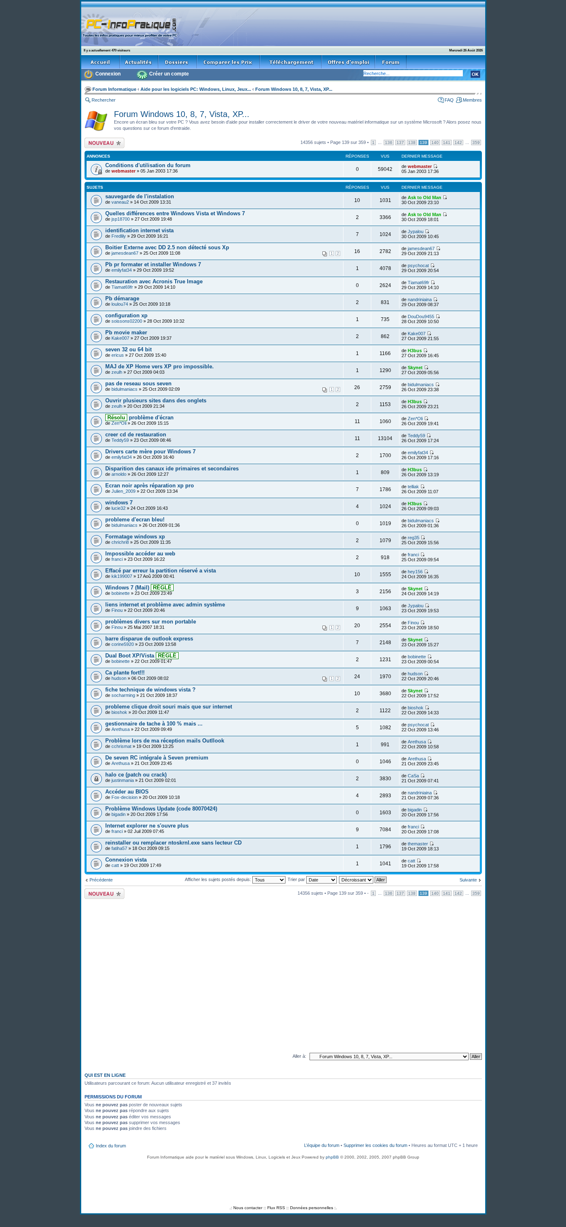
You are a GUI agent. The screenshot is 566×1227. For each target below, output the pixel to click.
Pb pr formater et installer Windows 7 (153, 264)
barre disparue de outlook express (149, 638)
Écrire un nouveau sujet (103, 143)
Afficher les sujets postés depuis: (218, 879)
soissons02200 (126, 321)
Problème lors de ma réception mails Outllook (164, 741)
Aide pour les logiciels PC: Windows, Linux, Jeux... (195, 89)
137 (400, 142)
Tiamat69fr (122, 287)
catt (115, 865)
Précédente (101, 879)
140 (435, 142)
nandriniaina (420, 299)
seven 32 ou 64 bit (128, 349)
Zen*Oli (118, 423)
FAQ (449, 99)
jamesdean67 (124, 253)
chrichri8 (120, 542)
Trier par (297, 879)
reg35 (413, 537)
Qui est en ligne (105, 1075)
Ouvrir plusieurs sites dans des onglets (155, 400)
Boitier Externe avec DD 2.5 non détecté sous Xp (167, 247)
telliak (413, 486)
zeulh (116, 372)
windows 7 (119, 502)
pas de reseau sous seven (138, 383)
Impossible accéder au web (140, 553)
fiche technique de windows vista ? (150, 690)
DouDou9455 (421, 316)
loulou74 (119, 304)
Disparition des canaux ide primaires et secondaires (172, 468)
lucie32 (118, 508)
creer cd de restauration (135, 434)
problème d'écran (140, 417)
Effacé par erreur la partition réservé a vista (160, 570)
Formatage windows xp (135, 536)
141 (446, 142)
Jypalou (415, 231)
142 (458, 142)
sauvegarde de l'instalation (139, 196)
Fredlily (118, 236)
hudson (118, 678)
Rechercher (104, 99)
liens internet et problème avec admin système (165, 604)
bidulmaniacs (124, 389)
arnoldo (118, 474)
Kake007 (120, 338)
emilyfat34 (121, 270)
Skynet (415, 367)
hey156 (415, 571)
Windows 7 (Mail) (139, 587)
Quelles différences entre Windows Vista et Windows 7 (175, 213)
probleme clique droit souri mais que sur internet (168, 707)
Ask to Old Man (424, 197)
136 (388, 142)
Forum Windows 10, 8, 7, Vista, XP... (293, 89)
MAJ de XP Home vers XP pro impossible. (159, 366)
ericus (117, 355)
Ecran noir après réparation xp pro (149, 485)
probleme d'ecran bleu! (134, 519)
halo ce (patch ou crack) (136, 775)
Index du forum (111, 1145)
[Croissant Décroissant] (363, 879)
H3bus (415, 350)
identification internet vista (139, 230)
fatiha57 (119, 848)
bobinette (120, 593)
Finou (117, 610)
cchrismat (121, 746)
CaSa (413, 775)
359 (476, 142)
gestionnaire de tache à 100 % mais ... (154, 724)
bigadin (118, 814)
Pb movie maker (126, 332)
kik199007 (121, 576)
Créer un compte (169, 74)
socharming (123, 695)
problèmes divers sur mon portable (150, 621)
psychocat (418, 265)
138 (412, 142)
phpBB (332, 1157)
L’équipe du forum (321, 1145)
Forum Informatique (114, 89)
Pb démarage (122, 298)
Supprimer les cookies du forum (375, 1145)
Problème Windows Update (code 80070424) (161, 809)
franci (117, 559)
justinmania (122, 780)
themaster (418, 843)
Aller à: (299, 1056)
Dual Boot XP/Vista (141, 655)
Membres (472, 99)
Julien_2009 (123, 491)
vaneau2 (120, 202)
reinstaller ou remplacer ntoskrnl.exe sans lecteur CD (173, 843)
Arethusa (120, 729)
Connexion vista (126, 860)
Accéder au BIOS (127, 792)
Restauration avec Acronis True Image (154, 281)
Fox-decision (124, 797)
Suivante (468, 879)
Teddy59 (120, 440)
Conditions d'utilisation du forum (148, 165)
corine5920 (122, 644)
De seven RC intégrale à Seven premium (156, 758)
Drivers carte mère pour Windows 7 (150, 451)
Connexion (108, 74)
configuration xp (126, 315)
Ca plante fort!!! (125, 672)
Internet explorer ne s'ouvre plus (147, 826)
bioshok (119, 712)
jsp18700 (120, 219)
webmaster (123, 170)
